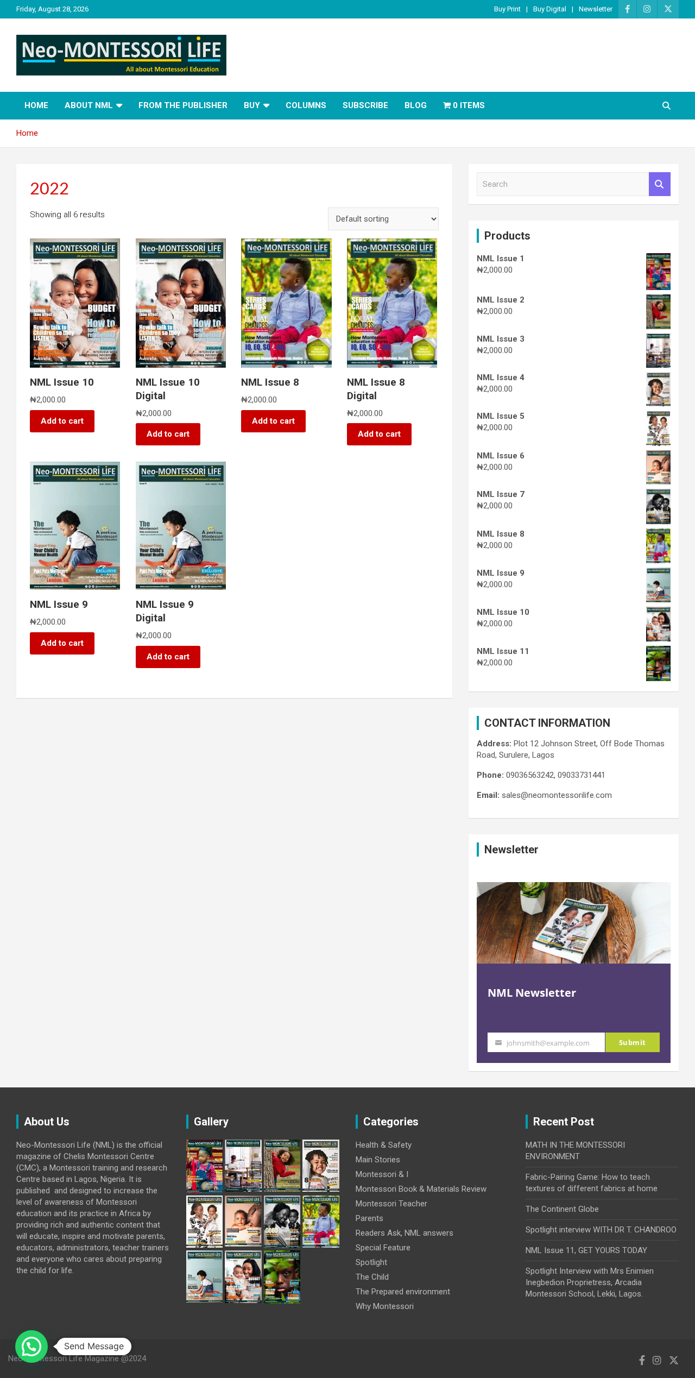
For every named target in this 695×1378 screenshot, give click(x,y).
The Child (372, 1277)
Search (660, 184)
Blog (416, 105)
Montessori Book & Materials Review (421, 1189)
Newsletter (595, 9)
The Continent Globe (562, 1209)
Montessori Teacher (391, 1204)
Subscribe (365, 105)
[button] (31, 1346)
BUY (252, 105)
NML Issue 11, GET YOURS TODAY (586, 1250)
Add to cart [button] (62, 421)
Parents (369, 1218)
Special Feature (383, 1248)
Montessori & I (382, 1174)
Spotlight (371, 1262)
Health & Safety (384, 1145)
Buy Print (507, 9)
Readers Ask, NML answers (404, 1233)
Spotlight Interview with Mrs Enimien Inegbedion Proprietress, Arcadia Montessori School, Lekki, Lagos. (590, 1282)
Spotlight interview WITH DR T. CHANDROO (601, 1230)
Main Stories (378, 1160)
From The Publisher (183, 105)
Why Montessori (385, 1306)
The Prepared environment (403, 1292)
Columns (306, 105)
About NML (89, 105)
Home (36, 105)
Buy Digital (549, 9)
